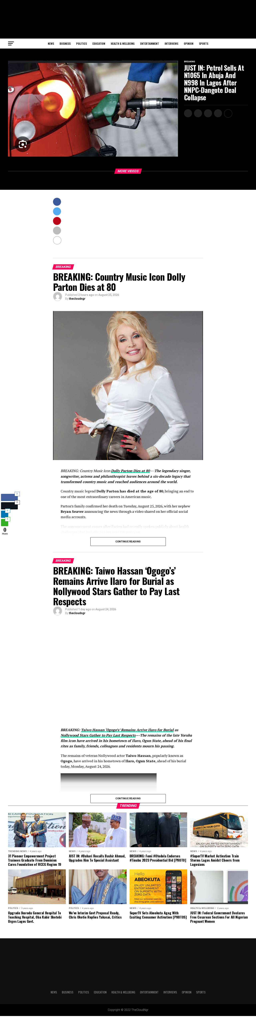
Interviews (171, 43)
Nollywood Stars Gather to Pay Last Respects (98, 735)
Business (65, 43)
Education (98, 43)
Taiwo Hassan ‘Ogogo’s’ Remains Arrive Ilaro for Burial (127, 730)
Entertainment (149, 43)
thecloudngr (77, 298)
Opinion (188, 43)
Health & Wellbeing (123, 43)
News (51, 43)
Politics (81, 43)
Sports (203, 43)
